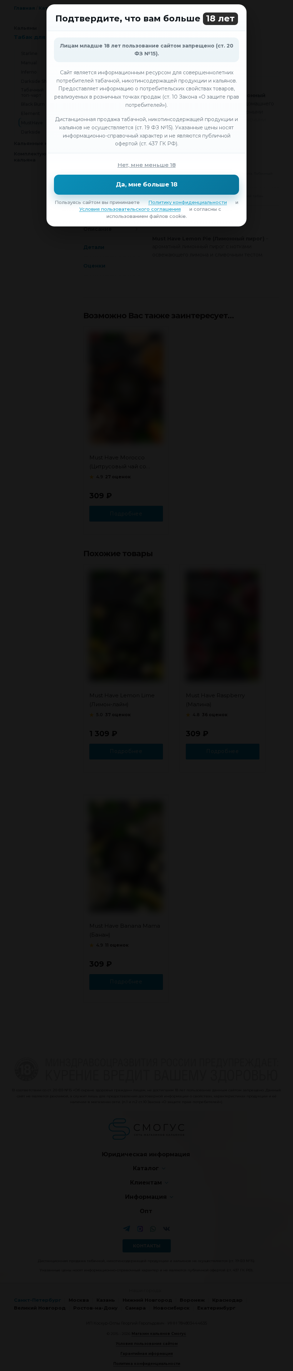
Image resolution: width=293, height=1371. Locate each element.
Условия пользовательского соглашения (130, 209)
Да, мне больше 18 (147, 184)
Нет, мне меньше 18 (147, 164)
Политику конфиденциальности (187, 202)
